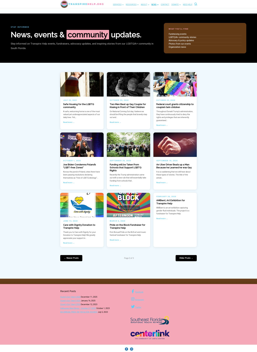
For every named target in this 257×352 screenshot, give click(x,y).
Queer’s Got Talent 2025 (70, 301)
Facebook (139, 292)
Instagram (139, 300)
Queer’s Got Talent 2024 (70, 304)
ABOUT (144, 4)
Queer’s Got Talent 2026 (70, 297)
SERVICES (117, 4)
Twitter (138, 307)
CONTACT (165, 4)
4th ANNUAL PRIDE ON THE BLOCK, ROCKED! (78, 312)
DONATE (175, 4)
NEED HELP (187, 4)
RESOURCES (131, 4)
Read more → (69, 122)
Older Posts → (186, 258)
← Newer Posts (71, 258)
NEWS (153, 4)
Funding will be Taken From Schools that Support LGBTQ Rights (125, 167)
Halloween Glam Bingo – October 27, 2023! (78, 308)
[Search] (195, 4)
